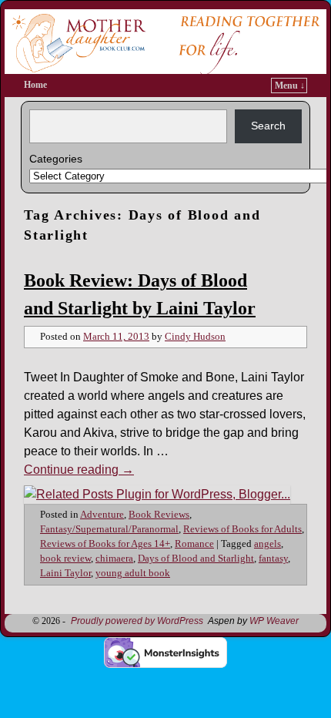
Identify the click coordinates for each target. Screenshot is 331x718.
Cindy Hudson (195, 336)
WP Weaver (274, 621)
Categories (55, 159)
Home (35, 84)
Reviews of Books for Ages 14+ (105, 543)
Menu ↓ (290, 85)
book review (65, 558)
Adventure (102, 514)
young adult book (132, 573)
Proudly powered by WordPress (137, 621)
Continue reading (79, 469)
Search (268, 125)
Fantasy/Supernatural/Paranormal (109, 529)
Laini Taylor (65, 573)
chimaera (114, 558)
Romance (194, 543)
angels (267, 543)
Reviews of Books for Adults (242, 529)
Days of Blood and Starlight (196, 558)
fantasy (273, 558)
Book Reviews (159, 514)
